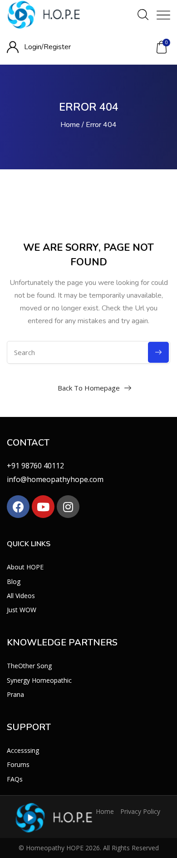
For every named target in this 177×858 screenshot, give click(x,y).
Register (57, 47)
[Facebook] (18, 506)
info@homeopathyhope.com (55, 479)
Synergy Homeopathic (39, 680)
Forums (18, 764)
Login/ (34, 47)
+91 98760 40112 (35, 466)
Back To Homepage (89, 387)
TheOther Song (29, 665)
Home (70, 125)
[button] (161, 47)
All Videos (21, 595)
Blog (13, 581)
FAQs (15, 779)
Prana (15, 694)
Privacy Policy (140, 811)
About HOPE (25, 567)
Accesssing (23, 750)
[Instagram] (68, 506)
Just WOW (21, 609)
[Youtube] (43, 506)
